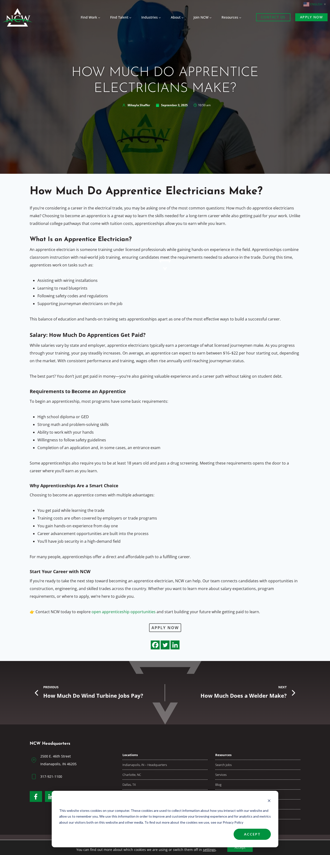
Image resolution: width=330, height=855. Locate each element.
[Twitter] (165, 644)
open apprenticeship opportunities (124, 611)
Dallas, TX (129, 784)
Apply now (311, 17)
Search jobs (223, 765)
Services (221, 774)
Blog (218, 784)
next (282, 687)
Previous (50, 687)
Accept (252, 834)
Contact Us (273, 17)
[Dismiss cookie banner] (269, 801)
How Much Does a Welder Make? (244, 695)
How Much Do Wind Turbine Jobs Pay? (93, 695)
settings (209, 850)
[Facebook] (155, 644)
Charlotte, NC (131, 774)
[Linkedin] (175, 644)
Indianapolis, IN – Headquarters (144, 765)
